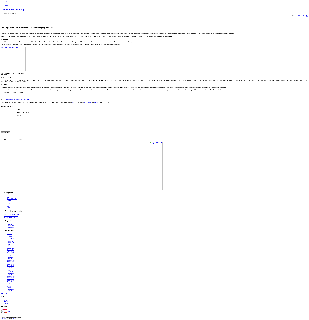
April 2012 (10, 270)
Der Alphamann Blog (12, 9)
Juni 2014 (9, 245)
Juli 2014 (9, 244)
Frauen (9, 200)
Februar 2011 (10, 289)
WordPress (3, 318)
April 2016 (10, 241)
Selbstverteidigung (28, 99)
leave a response (88, 102)
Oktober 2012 (10, 263)
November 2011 (11, 277)
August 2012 (10, 266)
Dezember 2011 (11, 276)
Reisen (9, 203)
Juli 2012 (9, 267)
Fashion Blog (10, 225)
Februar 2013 (10, 257)
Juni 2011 (9, 284)
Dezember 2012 (11, 260)
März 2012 (10, 271)
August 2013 (10, 253)
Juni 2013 (9, 254)
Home (5, 1)
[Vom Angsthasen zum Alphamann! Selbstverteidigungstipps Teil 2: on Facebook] (2, 96)
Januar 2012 (10, 274)
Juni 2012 (9, 268)
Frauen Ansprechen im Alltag (11, 216)
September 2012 (11, 264)
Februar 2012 (10, 273)
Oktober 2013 (10, 250)
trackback (96, 102)
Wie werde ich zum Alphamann (12, 214)
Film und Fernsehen (12, 199)
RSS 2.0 (74, 102)
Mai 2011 (9, 286)
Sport (8, 204)
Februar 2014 (10, 248)
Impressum (6, 2)
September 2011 (11, 280)
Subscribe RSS (4, 293)
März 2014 (10, 247)
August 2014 (10, 242)
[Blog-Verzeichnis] (4, 310)
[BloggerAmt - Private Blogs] (5, 311)
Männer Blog (10, 227)
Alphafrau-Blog (11, 224)
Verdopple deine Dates (9, 217)
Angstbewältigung (8, 99)
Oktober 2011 (10, 279)
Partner (5, 4)
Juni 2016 (9, 239)
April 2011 (10, 287)
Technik (9, 206)
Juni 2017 (9, 235)
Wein (8, 207)
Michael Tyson (15, 318)
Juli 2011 (9, 283)
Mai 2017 (9, 237)
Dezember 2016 (11, 238)
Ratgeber (9, 202)
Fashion (9, 197)
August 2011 (10, 282)
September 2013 (11, 251)
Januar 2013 (10, 258)
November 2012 (11, 261)
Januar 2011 (10, 290)
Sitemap (6, 5)
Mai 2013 (9, 255)
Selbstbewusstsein (18, 99)
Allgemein (9, 196)
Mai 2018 (9, 234)
